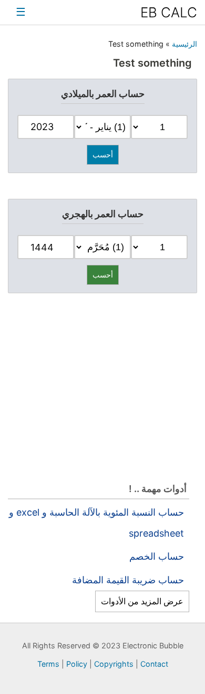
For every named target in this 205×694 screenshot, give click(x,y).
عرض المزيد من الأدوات (142, 601)
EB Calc (168, 12)
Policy (77, 663)
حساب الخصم (156, 556)
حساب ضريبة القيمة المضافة (128, 579)
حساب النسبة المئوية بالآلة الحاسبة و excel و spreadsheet (96, 523)
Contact (154, 663)
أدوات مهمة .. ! (158, 488)
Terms (49, 663)
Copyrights (115, 663)
